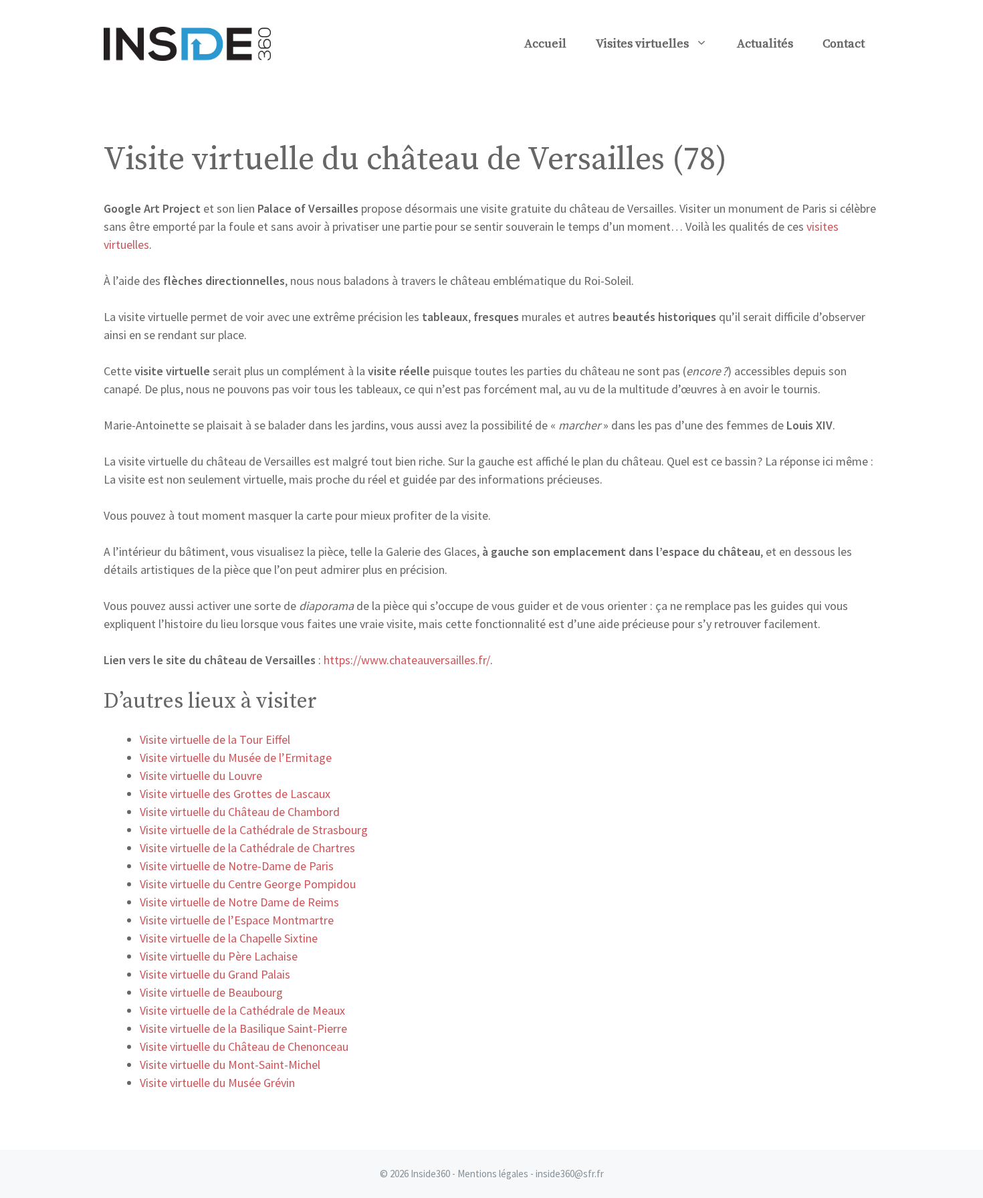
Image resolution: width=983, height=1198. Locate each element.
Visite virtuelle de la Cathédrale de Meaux (242, 1010)
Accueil (545, 44)
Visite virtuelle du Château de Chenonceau (244, 1046)
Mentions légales (492, 1173)
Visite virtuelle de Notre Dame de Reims (239, 902)
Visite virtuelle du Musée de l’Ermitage (236, 757)
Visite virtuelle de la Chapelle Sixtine (229, 938)
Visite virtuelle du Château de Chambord (240, 811)
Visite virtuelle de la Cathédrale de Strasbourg (254, 829)
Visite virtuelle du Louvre (201, 775)
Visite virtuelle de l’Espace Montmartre (237, 920)
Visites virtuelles (642, 44)
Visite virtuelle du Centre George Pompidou (248, 884)
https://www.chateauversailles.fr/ (407, 660)
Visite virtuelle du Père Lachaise (219, 956)
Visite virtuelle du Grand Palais (215, 974)
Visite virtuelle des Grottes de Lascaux (235, 793)
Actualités (765, 44)
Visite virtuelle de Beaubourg (211, 992)
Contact (844, 44)
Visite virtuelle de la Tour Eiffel (215, 739)
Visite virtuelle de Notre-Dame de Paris (237, 866)
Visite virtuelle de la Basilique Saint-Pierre (243, 1028)
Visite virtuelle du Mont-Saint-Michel (230, 1064)
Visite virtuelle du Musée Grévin (217, 1082)
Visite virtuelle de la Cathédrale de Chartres (247, 848)
